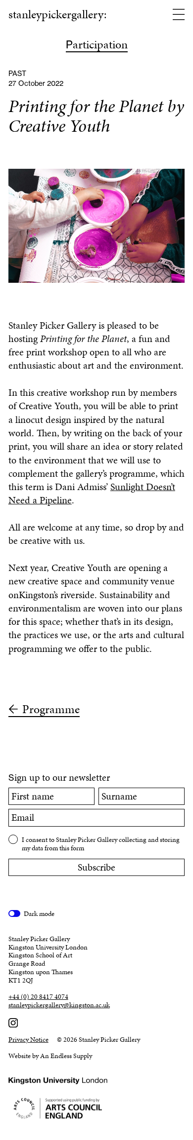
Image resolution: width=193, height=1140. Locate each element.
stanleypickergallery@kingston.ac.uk (59, 1005)
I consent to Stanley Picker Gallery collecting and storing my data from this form (101, 843)
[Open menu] (179, 15)
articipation (97, 45)
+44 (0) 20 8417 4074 (38, 997)
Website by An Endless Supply (50, 1056)
